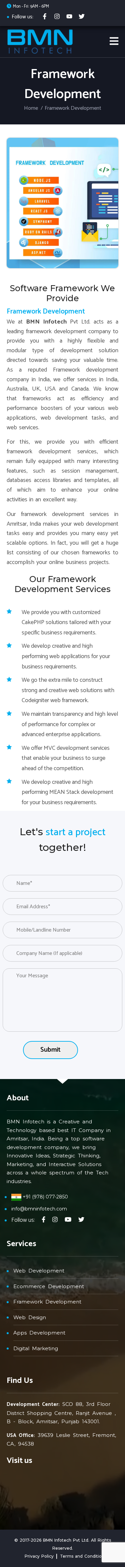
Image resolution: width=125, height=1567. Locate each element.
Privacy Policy (39, 1556)
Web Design (29, 1317)
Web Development (38, 1270)
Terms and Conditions (83, 1556)
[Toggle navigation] (114, 41)
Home (31, 108)
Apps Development (39, 1333)
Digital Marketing (35, 1348)
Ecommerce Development (48, 1286)
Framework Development (47, 1301)
